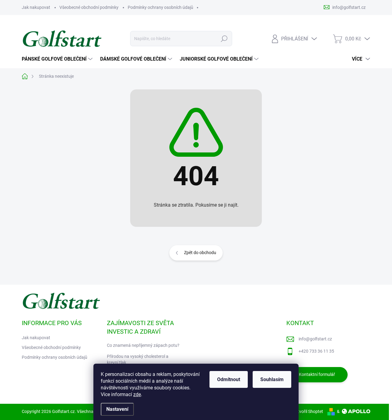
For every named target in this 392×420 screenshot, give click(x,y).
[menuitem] (58, 59)
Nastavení (117, 409)
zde (137, 394)
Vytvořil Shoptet (308, 411)
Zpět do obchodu (200, 252)
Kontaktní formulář (317, 374)
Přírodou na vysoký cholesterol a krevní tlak (137, 359)
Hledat (224, 38)
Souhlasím (272, 379)
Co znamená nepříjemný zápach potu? (143, 345)
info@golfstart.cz (315, 338)
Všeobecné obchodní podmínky (89, 7)
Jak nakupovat (36, 7)
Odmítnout (228, 379)
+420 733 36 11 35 (316, 351)
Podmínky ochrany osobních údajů (160, 7)
